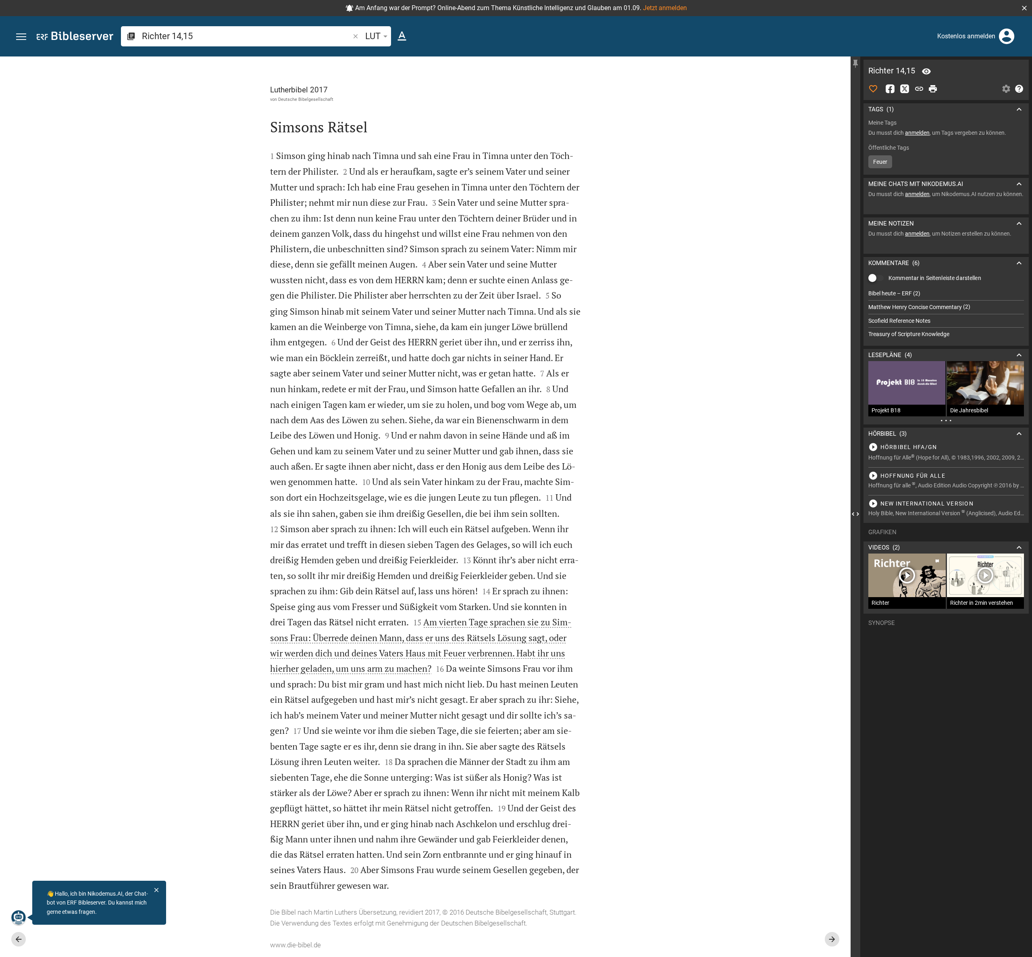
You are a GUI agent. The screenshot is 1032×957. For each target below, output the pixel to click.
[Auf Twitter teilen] (904, 88)
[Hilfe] (1019, 88)
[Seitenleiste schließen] (855, 514)
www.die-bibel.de (295, 945)
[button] (1024, 8)
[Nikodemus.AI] (18, 917)
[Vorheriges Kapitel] (18, 939)
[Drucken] (932, 88)
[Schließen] (156, 890)
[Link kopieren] (919, 88)
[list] (946, 314)
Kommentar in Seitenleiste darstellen (934, 278)
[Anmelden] (1006, 36)
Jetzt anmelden (665, 8)
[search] (246, 36)
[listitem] (946, 293)
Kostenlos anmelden (966, 36)
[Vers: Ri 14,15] (926, 71)
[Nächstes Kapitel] (832, 939)
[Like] (873, 88)
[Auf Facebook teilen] (890, 88)
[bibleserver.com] (75, 37)
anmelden (917, 133)
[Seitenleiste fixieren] (855, 63)
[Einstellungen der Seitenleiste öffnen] (1006, 88)
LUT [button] (373, 36)
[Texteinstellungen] (402, 36)
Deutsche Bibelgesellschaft (305, 99)
